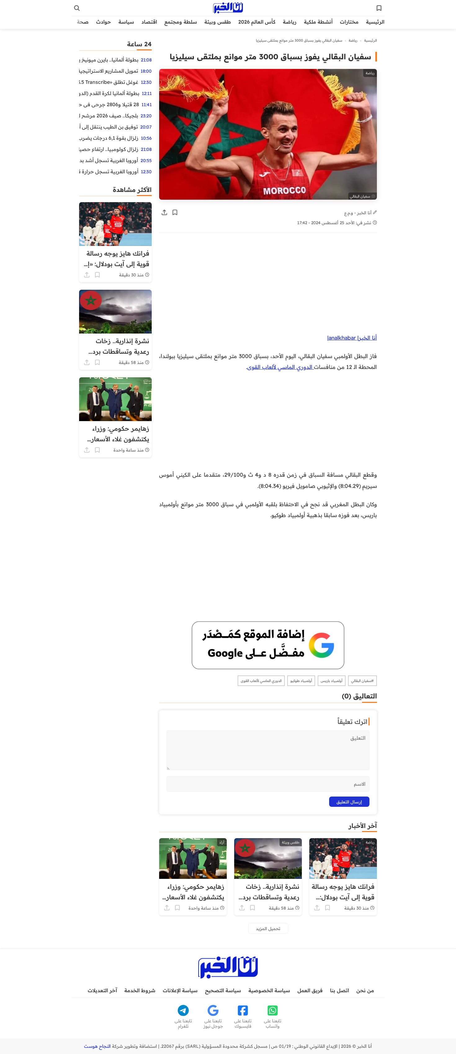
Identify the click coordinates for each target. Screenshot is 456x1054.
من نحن (365, 990)
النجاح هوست (97, 1046)
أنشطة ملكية (318, 22)
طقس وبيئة (217, 22)
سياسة (126, 22)
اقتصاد (149, 22)
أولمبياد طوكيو (301, 681)
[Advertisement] (268, 286)
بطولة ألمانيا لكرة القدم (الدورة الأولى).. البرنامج (109, 93)
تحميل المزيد (268, 928)
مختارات (349, 22)
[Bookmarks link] (379, 8)
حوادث (103, 22)
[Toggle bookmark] (175, 212)
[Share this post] (164, 212)
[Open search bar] (77, 8)
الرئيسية (375, 22)
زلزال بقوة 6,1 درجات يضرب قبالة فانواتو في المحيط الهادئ (108, 138)
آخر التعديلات (102, 990)
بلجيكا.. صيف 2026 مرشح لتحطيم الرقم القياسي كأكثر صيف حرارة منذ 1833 (108, 115)
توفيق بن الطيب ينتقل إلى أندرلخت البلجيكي (108, 127)
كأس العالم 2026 (256, 22)
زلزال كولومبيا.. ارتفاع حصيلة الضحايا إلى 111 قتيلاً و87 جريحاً (108, 149)
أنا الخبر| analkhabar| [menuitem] (352, 337)
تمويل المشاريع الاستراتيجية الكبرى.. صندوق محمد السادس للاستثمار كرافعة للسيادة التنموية (108, 71)
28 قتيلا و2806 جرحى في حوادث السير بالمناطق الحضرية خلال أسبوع (109, 104)
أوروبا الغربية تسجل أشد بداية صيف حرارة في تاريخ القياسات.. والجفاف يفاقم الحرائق (108, 160)
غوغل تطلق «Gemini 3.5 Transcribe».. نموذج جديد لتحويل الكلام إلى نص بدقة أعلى (108, 82)
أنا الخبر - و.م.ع (358, 212)
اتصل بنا (339, 990)
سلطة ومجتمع (180, 22)
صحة (83, 22)
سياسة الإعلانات (180, 990)
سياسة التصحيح (223, 990)
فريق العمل (310, 990)
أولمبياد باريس (331, 681)
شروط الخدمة (139, 990)
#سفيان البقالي (362, 681)
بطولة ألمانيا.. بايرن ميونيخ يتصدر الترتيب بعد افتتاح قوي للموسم (108, 60)
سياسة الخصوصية (269, 990)
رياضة (290, 22)
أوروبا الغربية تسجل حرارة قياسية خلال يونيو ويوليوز (108, 171)
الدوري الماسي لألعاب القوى (280, 366)
